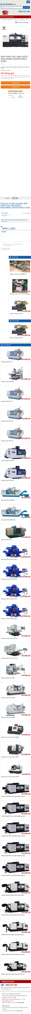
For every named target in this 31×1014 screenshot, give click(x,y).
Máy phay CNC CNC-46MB (8, 717)
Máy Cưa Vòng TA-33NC (16, 313)
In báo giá (15, 87)
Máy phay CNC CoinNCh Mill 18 (9, 559)
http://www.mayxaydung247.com (14, 999)
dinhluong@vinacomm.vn (8, 1001)
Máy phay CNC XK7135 (7, 441)
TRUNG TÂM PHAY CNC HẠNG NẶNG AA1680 (13, 816)
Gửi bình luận (6, 248)
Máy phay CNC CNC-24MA (8, 678)
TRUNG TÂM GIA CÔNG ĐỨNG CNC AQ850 (12, 895)
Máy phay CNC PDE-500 (7, 460)
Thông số (7, 198)
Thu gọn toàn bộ (27, 213)
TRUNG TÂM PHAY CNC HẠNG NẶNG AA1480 (13, 796)
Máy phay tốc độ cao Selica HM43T (10, 776)
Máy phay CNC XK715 (7, 362)
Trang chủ (3, 19)
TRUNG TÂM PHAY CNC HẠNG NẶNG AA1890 (13, 855)
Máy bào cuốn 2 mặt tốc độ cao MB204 (20, 294)
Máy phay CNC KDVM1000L (8, 520)
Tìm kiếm (26, 7)
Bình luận (15, 198)
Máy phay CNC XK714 (7, 539)
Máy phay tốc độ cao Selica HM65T (10, 757)
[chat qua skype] (20, 95)
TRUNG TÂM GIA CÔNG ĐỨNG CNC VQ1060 (13, 954)
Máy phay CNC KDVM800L (8, 500)
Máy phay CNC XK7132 (7, 421)
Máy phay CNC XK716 (7, 401)
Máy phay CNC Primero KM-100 (9, 638)
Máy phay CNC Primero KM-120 (9, 658)
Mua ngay (15, 83)
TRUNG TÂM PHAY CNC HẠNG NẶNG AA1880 (13, 836)
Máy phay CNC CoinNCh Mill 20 (9, 579)
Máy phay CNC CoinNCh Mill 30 (9, 618)
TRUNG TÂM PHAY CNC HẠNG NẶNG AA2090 (13, 875)
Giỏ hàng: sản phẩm (22, 22)
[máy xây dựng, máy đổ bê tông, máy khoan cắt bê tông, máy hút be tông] (8, 4)
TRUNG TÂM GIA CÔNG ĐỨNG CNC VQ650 (12, 934)
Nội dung (4, 231)
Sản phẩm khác (7, 345)
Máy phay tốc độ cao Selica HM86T (10, 737)
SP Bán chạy (15, 257)
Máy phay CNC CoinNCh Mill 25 (9, 599)
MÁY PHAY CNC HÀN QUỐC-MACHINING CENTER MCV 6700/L (14, 220)
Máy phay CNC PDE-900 (7, 480)
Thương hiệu (5, 213)
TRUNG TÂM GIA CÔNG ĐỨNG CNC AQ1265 (13, 974)
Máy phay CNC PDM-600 (7, 381)
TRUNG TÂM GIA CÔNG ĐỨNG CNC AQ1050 (13, 915)
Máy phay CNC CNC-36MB (8, 697)
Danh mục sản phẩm (8, 17)
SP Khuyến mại (15, 320)
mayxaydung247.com (6, 989)
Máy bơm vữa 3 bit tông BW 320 (18, 274)
